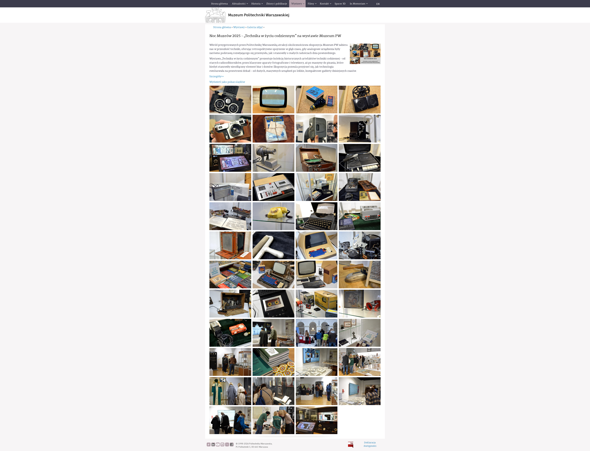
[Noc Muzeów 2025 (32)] (360, 304)
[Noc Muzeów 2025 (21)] (230, 245)
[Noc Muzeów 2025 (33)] (230, 333)
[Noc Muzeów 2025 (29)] (230, 304)
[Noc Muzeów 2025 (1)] (230, 99)
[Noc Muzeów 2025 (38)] (273, 362)
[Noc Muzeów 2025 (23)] (317, 245)
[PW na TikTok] (208, 446)
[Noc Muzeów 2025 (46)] (273, 420)
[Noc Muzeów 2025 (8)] (230, 158)
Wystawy (239, 27)
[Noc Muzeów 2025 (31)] (317, 304)
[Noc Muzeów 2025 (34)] (273, 333)
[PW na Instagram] (222, 446)
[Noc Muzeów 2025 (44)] (360, 391)
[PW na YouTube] (218, 446)
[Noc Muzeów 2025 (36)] (360, 333)
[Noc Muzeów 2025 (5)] (230, 128)
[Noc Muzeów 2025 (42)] (273, 391)
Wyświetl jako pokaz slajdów (227, 82)
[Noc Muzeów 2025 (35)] (317, 333)
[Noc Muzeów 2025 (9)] (360, 129)
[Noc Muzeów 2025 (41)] (230, 391)
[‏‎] (371, 3)
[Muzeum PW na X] (227, 446)
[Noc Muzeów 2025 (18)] (273, 216)
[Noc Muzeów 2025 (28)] (360, 274)
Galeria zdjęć (255, 27)
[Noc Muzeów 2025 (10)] (273, 158)
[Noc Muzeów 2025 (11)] (317, 158)
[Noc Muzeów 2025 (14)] (273, 187)
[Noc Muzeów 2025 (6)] (273, 128)
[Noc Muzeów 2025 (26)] (273, 274)
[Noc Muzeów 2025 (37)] (230, 362)
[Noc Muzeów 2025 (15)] (317, 187)
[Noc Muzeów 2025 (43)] (317, 391)
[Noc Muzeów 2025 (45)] (230, 420)
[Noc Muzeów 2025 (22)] (273, 245)
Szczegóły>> (216, 76)
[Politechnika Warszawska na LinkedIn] (213, 446)
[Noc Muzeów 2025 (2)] (273, 99)
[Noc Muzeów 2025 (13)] (360, 158)
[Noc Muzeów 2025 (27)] (317, 274)
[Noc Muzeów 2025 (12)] (230, 187)
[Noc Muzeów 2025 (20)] (360, 216)
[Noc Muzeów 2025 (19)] (317, 216)
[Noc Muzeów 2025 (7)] (317, 128)
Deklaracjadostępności (370, 444)
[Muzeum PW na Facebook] (232, 446)
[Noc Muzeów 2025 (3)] (317, 99)
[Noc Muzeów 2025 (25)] (230, 274)
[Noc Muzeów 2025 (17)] (230, 216)
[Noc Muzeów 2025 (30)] (273, 304)
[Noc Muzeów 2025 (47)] (317, 420)
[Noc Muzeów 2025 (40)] (360, 362)
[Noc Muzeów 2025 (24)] (360, 245)
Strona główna (222, 27)
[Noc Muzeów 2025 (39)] (317, 362)
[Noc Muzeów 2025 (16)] (360, 187)
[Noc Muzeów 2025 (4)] (360, 99)
